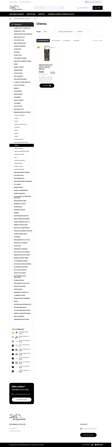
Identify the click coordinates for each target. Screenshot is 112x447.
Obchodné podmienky (25, 2)
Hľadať (62, 7)
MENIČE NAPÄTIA (18, 187)
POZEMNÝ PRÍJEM (19, 280)
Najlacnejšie (56, 40)
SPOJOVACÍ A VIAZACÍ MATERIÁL (22, 264)
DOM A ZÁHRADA (18, 76)
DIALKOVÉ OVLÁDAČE (19, 286)
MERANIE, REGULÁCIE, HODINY (22, 255)
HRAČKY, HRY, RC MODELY (21, 243)
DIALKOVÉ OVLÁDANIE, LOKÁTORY (23, 231)
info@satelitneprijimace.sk (22, 394)
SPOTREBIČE (17, 97)
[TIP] (47, 54)
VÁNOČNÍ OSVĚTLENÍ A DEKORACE (23, 34)
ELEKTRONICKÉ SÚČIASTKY (21, 215)
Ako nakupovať (13, 2)
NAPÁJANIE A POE (19, 109)
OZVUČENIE (17, 237)
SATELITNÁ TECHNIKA (20, 273)
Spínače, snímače (18, 148)
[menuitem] (17, 14)
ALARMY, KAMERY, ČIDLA (20, 234)
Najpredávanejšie (43, 40)
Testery (16, 121)
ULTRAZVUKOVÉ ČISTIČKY (21, 267)
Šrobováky (17, 127)
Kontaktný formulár (22, 399)
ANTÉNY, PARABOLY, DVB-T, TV (22, 222)
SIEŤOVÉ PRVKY (18, 289)
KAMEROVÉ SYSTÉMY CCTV (21, 292)
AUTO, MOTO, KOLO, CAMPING (22, 252)
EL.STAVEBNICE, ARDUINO (21, 261)
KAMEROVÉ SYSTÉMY (20, 203)
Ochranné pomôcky (19, 154)
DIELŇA (16, 301)
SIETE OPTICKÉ (18, 106)
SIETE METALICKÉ (18, 175)
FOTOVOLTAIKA (18, 73)
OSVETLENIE (17, 246)
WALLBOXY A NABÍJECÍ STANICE (22, 61)
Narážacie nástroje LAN (20, 124)
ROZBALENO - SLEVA (19, 31)
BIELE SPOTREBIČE (19, 316)
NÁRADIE (16, 212)
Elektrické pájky (18, 163)
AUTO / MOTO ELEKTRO (20, 270)
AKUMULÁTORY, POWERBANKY (22, 298)
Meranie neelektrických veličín (21, 151)
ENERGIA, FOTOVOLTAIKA (20, 224)
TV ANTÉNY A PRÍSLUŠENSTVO (22, 82)
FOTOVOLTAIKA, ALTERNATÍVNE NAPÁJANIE (22, 197)
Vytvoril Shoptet (86, 444)
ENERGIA (16, 88)
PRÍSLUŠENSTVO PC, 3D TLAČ (22, 239)
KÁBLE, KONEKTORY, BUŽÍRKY (22, 218)
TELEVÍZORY (17, 103)
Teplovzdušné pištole (19, 160)
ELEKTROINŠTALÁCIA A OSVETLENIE (20, 276)
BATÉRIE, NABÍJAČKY (19, 193)
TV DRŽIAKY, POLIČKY (19, 295)
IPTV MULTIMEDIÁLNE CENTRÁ (22, 310)
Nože (15, 157)
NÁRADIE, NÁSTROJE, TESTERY (22, 112)
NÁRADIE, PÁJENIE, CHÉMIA (21, 258)
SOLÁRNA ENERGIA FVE (20, 307)
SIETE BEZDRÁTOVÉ (19, 178)
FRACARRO (17, 52)
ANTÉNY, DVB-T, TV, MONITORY (22, 28)
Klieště (16, 130)
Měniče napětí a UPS (19, 37)
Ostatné (16, 118)
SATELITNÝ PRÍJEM (19, 85)
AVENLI (16, 64)
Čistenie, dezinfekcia (19, 115)
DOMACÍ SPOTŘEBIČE (19, 46)
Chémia (16, 145)
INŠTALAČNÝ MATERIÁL (20, 79)
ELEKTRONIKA (18, 91)
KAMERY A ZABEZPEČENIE (21, 190)
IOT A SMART (17, 184)
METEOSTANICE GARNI (20, 200)
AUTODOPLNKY (18, 206)
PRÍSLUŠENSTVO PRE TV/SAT (22, 283)
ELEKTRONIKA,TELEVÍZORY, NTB (22, 304)
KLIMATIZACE (17, 49)
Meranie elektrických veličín (21, 142)
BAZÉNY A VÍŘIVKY (19, 67)
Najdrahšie (66, 40)
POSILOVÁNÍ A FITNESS (20, 58)
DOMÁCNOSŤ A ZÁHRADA (20, 249)
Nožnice (16, 133)
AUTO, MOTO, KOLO (19, 40)
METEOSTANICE (18, 94)
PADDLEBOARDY (18, 70)
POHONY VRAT (18, 55)
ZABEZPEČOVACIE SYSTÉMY (21, 319)
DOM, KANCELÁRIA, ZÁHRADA (22, 172)
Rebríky (16, 136)
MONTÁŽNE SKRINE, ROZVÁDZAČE (23, 181)
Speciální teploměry (19, 169)
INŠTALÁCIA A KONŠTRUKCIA (22, 227)
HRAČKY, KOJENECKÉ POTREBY (22, 313)
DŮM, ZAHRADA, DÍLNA (20, 43)
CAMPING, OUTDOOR (19, 209)
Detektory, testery (18, 166)
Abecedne (76, 40)
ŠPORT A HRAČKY (18, 100)
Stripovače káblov (18, 139)
